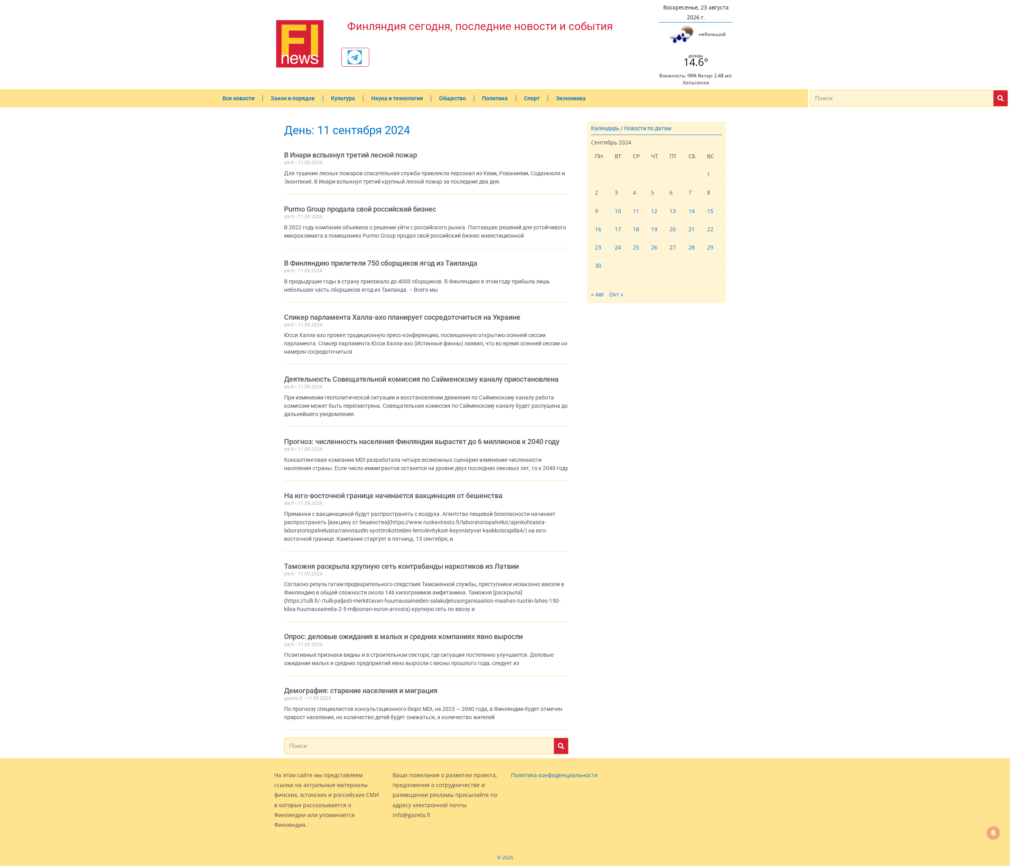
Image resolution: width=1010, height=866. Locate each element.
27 (673, 247)
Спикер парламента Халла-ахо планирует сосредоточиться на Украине (402, 317)
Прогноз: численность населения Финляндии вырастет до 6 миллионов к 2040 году (421, 441)
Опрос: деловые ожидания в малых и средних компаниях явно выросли (403, 636)
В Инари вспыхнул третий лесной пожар (350, 155)
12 (654, 211)
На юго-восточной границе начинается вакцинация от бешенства (393, 495)
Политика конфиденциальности (554, 775)
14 (691, 211)
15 (710, 211)
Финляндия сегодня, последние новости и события (480, 26)
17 (618, 229)
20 (673, 229)
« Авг (597, 294)
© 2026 (505, 857)
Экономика (571, 98)
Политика (495, 98)
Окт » (616, 294)
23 (598, 247)
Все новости (238, 98)
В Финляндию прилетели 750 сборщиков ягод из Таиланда (380, 263)
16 (598, 229)
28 (691, 247)
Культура (343, 98)
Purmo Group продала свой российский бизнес (360, 209)
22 (710, 229)
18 (636, 229)
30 (598, 265)
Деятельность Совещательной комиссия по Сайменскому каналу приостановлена (421, 379)
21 (691, 229)
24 (618, 247)
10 (618, 211)
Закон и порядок (293, 98)
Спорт (532, 98)
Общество (452, 98)
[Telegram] (355, 57)
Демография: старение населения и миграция (361, 690)
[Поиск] (1000, 98)
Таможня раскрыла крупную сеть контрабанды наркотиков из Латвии (401, 566)
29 (710, 247)
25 (636, 247)
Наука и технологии (397, 98)
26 (654, 247)
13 (673, 211)
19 (654, 229)
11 (636, 211)
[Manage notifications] (993, 833)
